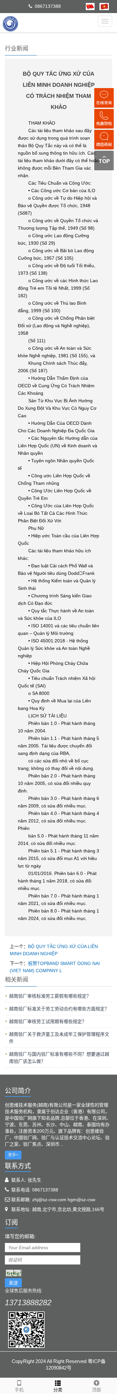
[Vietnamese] (102, 6)
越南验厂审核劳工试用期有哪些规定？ (47, 1021)
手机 (19, 1389)
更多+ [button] (13, 1155)
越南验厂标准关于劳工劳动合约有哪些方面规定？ (59, 1008)
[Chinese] (90, 6)
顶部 (96, 1389)
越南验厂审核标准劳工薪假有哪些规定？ (50, 996)
